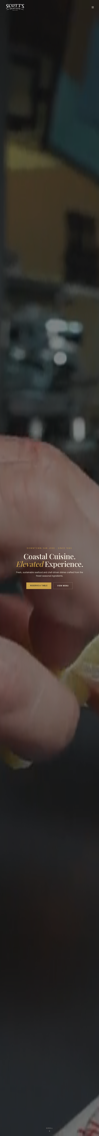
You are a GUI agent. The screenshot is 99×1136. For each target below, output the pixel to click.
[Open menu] (92, 7)
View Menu (63, 586)
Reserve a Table (38, 586)
